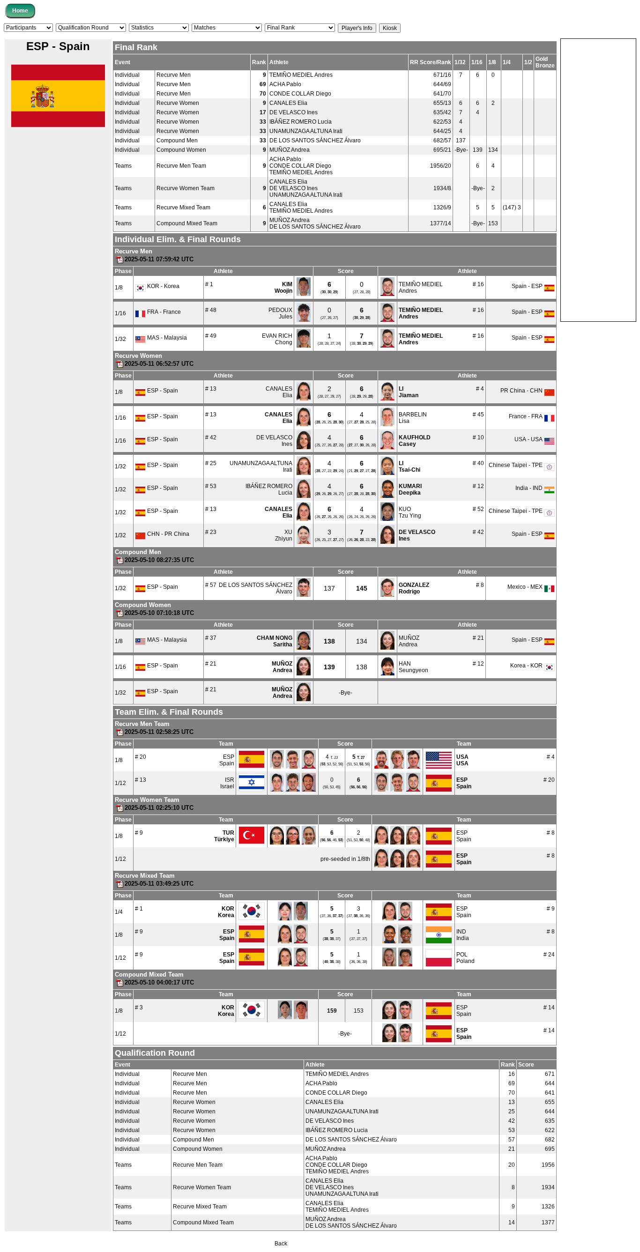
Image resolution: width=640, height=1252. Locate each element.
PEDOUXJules (280, 313)
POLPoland (465, 957)
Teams (123, 166)
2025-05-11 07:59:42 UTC (159, 259)
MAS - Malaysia (166, 337)
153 (359, 1011)
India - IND (529, 488)
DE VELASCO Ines (293, 112)
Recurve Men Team (181, 166)
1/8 (119, 287)
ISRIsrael (227, 783)
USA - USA (529, 439)
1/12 (120, 783)
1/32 (120, 339)
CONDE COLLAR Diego (300, 93)
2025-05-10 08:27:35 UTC (159, 559)
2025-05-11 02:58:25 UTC (159, 731)
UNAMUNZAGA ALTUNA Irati (305, 131)
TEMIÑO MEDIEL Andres (301, 75)
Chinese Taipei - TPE (516, 465)
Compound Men (177, 140)
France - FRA (526, 416)
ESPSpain (226, 760)
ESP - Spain (162, 390)
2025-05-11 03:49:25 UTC (159, 883)
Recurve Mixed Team (183, 207)
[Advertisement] (598, 179)
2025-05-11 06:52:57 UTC (159, 363)
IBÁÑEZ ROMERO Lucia (300, 122)
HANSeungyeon (413, 667)
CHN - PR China (167, 534)
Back (281, 1243)
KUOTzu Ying (410, 512)
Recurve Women (177, 103)
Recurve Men (173, 75)
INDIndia (462, 934)
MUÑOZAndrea (409, 641)
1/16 (120, 313)
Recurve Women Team (185, 188)
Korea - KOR (527, 665)
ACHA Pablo (285, 84)
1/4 (119, 912)
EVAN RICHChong (277, 339)
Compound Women (181, 150)
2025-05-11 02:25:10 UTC (159, 807)
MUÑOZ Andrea (289, 150)
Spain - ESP (528, 286)
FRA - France (163, 312)
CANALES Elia (288, 103)
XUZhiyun (283, 535)
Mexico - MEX (525, 587)
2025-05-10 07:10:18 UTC (159, 612)
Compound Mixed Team (186, 223)
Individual (127, 75)
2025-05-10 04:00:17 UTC (159, 982)
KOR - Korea (162, 286)
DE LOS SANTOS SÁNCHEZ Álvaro (315, 140)
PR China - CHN (522, 390)
